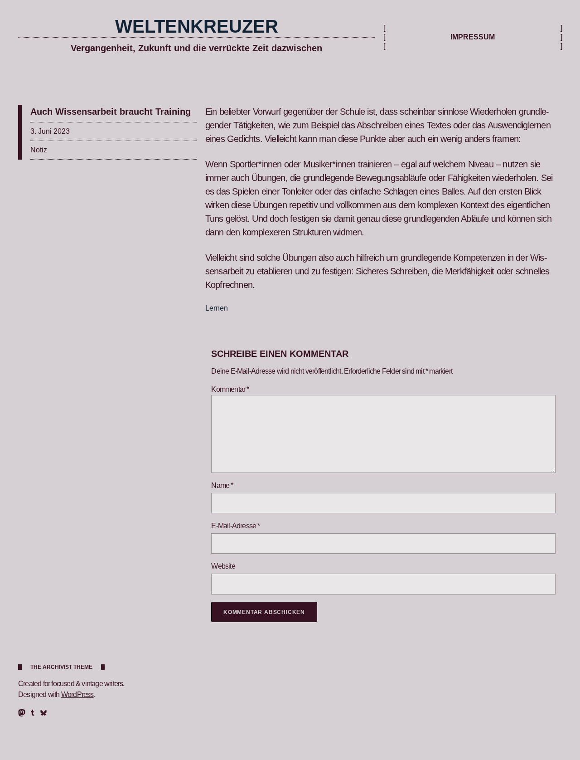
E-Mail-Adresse (235, 526)
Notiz (38, 150)
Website (223, 566)
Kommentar (230, 389)
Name (222, 485)
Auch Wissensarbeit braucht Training (110, 112)
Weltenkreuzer (196, 26)
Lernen (216, 308)
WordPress (77, 694)
